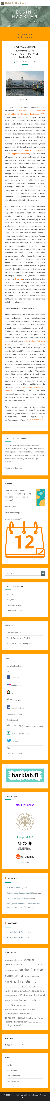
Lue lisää (18, 468)
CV (8, 671)
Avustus (19, 965)
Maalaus (25, 991)
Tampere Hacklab (15, 1017)
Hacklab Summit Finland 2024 (19, 932)
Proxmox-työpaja (14, 887)
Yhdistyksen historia (15, 753)
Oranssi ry (19, 279)
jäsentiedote (18, 987)
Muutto (42, 991)
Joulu (35, 982)
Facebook (14, 677)
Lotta (20, 991)
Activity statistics (14, 666)
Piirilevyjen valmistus (12, 995)
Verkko (40, 1022)
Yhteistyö (16, 1025)
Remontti (24, 1000)
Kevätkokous (29, 986)
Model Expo (34, 991)
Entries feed (12, 1070)
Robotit (35, 1000)
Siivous (15, 1005)
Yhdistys (8, 1025)
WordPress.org (13, 1081)
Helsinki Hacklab (12, 3)
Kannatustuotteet (14, 714)
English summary (14, 632)
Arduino (30, 960)
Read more (9, 468)
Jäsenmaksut (9, 987)
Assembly (10, 964)
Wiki (8, 748)
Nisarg (25, 1098)
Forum (13, 693)
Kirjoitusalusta (13, 720)
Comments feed (13, 1075)
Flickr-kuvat (16, 685)
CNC (40, 964)
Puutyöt (8, 1000)
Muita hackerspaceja (34, 726)
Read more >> (10, 506)
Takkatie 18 (23, 1013)
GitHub (18, 700)
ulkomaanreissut (19, 1021)
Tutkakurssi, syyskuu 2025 (17, 898)
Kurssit (14, 990)
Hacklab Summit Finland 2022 (19, 937)
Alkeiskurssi (19, 960)
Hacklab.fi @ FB (17, 708)
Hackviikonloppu (33, 976)
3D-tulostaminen (9, 960)
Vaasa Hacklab (33, 1022)
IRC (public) (11, 599)
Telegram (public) (14, 610)
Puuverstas (15, 1001)
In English (25, 981)
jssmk (33, 62)
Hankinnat (11, 981)
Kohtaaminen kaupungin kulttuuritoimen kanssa (25, 52)
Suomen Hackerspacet (19, 733)
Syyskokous (31, 1009)
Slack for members (14, 605)
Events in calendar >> (13, 519)
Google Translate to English (18, 638)
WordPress (33, 1095)
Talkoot (32, 1014)
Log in (9, 1065)
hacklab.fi (12, 923)
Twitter (14, 741)
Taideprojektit (11, 1013)
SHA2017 (7, 1006)
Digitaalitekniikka (13, 970)
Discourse (12, 878)
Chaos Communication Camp (30, 965)
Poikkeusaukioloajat (32, 995)
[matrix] (10, 594)
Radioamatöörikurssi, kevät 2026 (20, 893)
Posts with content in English (19, 643)
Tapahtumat (31, 1018)
